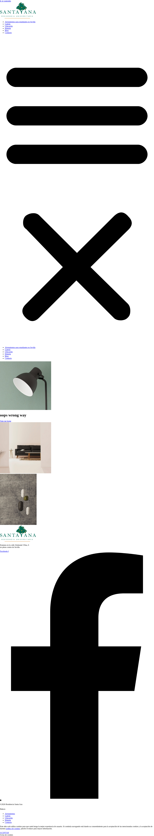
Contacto (8, 33)
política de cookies (13, 829)
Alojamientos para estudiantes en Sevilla (20, 22)
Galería (7, 24)
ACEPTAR (4, 833)
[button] (77, 190)
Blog (7, 30)
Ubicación (9, 26)
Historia (8, 28)
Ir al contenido (5, 1)
